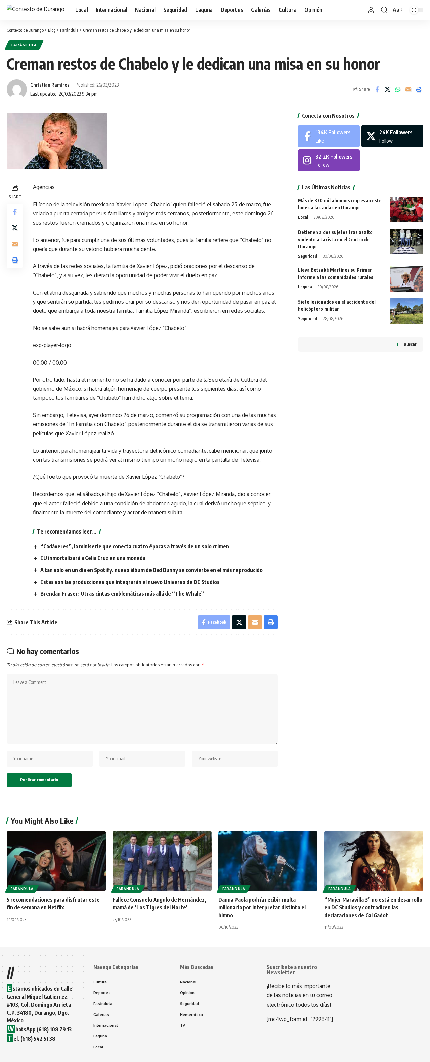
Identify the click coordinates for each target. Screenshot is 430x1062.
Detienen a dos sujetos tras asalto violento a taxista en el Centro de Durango (335, 239)
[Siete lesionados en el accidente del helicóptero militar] (406, 311)
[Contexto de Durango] (35, 10)
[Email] (408, 89)
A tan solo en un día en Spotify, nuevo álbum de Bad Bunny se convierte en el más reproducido (151, 570)
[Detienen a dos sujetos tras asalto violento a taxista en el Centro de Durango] (406, 241)
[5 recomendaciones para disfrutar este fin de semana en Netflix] (56, 861)
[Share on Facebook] (377, 89)
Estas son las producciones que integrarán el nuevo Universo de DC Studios (130, 582)
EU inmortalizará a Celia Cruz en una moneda (92, 558)
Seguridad (307, 256)
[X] (392, 136)
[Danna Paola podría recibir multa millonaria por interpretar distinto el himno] (267, 861)
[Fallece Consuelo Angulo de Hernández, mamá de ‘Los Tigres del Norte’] (162, 861)
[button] (371, 10)
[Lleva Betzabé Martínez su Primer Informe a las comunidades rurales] (406, 279)
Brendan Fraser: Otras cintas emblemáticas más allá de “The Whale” (122, 593)
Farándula (24, 44)
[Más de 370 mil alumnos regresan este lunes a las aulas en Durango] (406, 209)
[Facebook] (329, 136)
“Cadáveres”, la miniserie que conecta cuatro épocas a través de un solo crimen (134, 546)
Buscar (410, 344)
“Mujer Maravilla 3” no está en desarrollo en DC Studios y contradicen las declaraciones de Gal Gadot (373, 907)
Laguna (305, 286)
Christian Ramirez (50, 85)
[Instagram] (329, 160)
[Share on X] (387, 89)
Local (303, 217)
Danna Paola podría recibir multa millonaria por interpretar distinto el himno (262, 907)
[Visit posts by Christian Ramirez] (17, 89)
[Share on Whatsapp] (397, 89)
